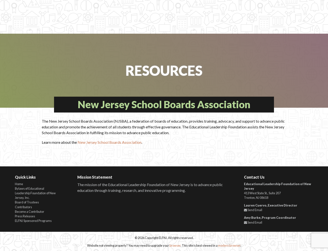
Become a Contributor (29, 211)
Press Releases (25, 216)
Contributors (23, 207)
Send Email (254, 210)
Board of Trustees (27, 202)
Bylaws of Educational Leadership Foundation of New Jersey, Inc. (35, 193)
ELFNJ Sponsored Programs (33, 221)
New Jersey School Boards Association (109, 142)
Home (19, 184)
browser (175, 245)
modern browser (229, 245)
